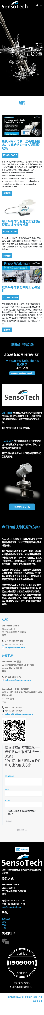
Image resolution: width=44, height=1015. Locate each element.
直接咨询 (24, 849)
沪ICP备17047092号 (22, 983)
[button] (37, 5)
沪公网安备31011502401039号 (22, 987)
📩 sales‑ (16, 680)
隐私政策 (23, 811)
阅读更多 (7, 193)
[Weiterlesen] (22, 126)
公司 (7, 789)
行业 (40, 997)
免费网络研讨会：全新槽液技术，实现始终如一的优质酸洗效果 (21, 145)
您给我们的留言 (10, 776)
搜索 (35, 997)
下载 (4, 928)
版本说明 (19, 997)
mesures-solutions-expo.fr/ (22, 373)
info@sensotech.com (15, 647)
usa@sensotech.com (21, 680)
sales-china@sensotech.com (19, 714)
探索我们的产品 (22, 507)
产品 (4, 924)
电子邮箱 (8, 800)
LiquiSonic (7, 441)
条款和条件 (37, 1001)
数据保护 (28, 997)
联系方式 (6, 919)
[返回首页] (15, 5)
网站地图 (11, 997)
